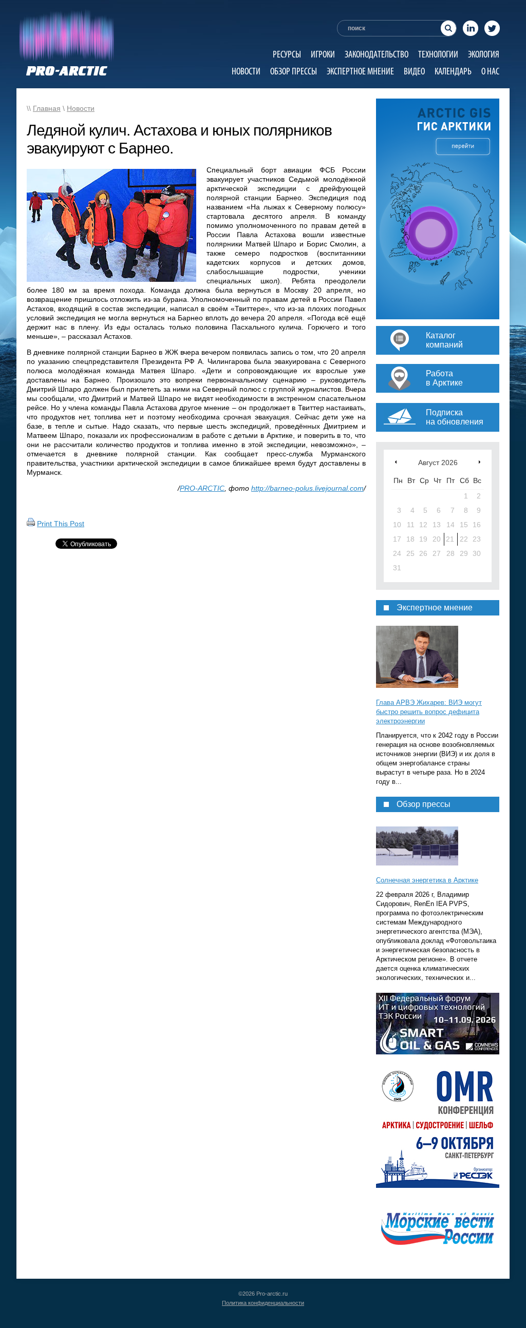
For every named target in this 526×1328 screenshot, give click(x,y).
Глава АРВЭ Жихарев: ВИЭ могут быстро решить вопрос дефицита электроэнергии (429, 712)
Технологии (438, 54)
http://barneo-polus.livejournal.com (307, 488)
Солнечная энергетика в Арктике (427, 880)
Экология (483, 54)
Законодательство (376, 54)
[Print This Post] (31, 523)
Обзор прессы (293, 71)
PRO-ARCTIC (202, 488)
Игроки (323, 54)
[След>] (479, 461)
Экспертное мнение (360, 71)
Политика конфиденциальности (263, 1303)
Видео (414, 71)
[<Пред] (395, 461)
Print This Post (60, 523)
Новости (246, 71)
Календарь (453, 71)
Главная (47, 108)
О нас (490, 71)
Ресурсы (287, 54)
